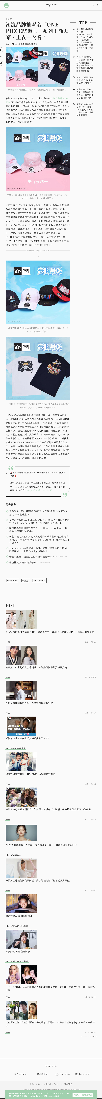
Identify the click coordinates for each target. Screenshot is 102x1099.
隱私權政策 (61, 1093)
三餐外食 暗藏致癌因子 (18, 951)
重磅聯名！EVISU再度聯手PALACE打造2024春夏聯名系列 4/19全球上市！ (38, 513)
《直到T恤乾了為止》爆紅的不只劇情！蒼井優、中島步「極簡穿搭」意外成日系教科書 (50, 1024)
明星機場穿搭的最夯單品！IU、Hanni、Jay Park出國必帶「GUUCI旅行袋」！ (38, 529)
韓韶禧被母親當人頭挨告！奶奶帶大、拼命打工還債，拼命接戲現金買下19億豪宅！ (49, 809)
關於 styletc (20, 1074)
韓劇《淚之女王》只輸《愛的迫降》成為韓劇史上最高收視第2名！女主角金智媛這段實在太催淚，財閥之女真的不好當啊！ (39, 539)
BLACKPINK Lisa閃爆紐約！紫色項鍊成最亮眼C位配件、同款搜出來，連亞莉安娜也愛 (50, 988)
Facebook (65, 1074)
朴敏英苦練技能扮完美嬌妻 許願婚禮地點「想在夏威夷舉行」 (39, 880)
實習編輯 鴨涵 (31, 43)
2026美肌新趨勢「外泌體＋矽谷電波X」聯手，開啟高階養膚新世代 (41, 845)
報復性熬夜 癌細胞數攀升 (19, 915)
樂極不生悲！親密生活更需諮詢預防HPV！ (28, 738)
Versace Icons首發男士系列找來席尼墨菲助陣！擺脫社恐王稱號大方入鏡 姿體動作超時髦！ (39, 549)
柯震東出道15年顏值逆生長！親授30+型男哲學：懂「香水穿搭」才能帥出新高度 (85, 109)
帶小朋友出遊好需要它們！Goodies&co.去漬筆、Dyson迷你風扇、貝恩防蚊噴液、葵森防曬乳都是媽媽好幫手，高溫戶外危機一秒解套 (84, 40)
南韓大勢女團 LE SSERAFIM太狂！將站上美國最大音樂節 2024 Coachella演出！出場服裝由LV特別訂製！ (39, 521)
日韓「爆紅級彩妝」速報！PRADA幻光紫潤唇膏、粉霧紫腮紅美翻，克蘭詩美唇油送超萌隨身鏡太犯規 (85, 64)
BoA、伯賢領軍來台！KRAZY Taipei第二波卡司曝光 (85, 80)
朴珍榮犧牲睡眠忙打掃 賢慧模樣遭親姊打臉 (29, 702)
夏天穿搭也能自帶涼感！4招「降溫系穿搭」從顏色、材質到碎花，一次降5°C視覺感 (50, 631)
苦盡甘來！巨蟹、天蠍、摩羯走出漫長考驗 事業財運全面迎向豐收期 (84, 93)
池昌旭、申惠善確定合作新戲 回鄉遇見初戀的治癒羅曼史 (36, 667)
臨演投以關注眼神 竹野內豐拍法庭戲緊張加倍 (30, 773)
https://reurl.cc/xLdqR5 (39, 490)
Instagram (84, 1074)
